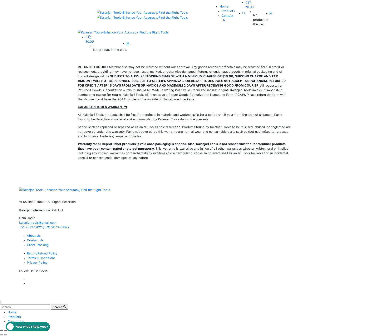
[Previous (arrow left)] (1, 334)
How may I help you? (32, 326)
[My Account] (270, 13)
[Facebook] (28, 279)
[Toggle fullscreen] (5, 330)
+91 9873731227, (31, 227)
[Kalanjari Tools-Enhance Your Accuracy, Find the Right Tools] (142, 12)
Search (57, 307)
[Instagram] (28, 283)
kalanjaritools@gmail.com (38, 222)
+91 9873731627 (57, 227)
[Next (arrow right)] (5, 334)
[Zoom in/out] (1, 330)
